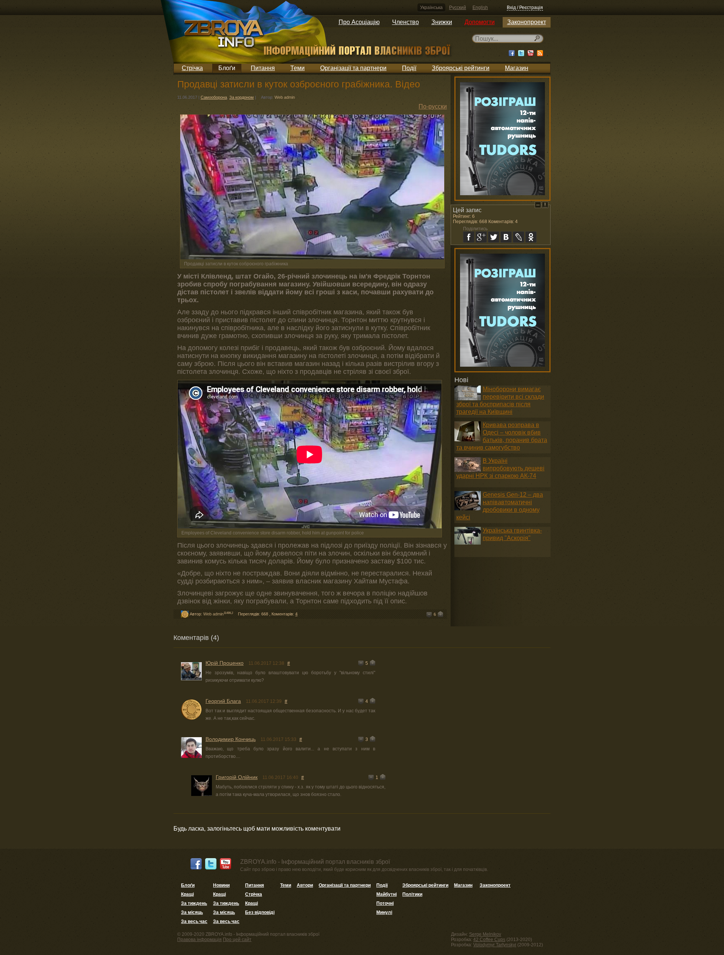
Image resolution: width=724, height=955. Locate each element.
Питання (263, 68)
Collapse (538, 205)
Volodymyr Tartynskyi (494, 944)
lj (518, 237)
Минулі (384, 912)
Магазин (516, 68)
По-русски (433, 106)
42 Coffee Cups (489, 939)
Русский (457, 7)
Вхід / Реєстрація (525, 7)
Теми (297, 68)
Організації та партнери (353, 68)
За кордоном (241, 97)
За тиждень (194, 903)
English (480, 7)
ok (531, 237)
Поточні (385, 903)
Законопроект (526, 22)
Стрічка (192, 68)
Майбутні (386, 894)
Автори (305, 885)
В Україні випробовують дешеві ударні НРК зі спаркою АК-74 (500, 468)
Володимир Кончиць (231, 739)
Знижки (441, 22)
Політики (412, 894)
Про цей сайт (237, 939)
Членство (405, 22)
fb (468, 237)
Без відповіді (260, 912)
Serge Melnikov (485, 934)
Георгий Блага (223, 701)
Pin (545, 205)
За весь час (194, 921)
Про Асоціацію (359, 22)
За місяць (192, 912)
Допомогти (480, 22)
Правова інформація (199, 939)
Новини (221, 885)
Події (409, 68)
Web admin (285, 97)
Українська (431, 7)
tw (493, 237)
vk (506, 237)
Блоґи (226, 68)
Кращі (187, 894)
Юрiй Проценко (225, 663)
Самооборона (214, 97)
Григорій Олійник (237, 777)
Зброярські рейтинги (460, 68)
